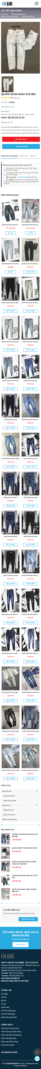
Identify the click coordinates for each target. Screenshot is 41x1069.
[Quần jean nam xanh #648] (10, 600)
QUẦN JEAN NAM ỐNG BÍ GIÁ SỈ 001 (13, 225)
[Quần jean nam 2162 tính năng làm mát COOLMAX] (30, 211)
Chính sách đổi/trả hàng (9, 1042)
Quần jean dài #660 (30, 536)
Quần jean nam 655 (30, 380)
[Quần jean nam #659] (10, 561)
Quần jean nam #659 (10, 575)
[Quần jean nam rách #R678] (30, 639)
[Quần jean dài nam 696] (10, 367)
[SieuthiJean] (7, 4)
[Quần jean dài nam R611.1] (10, 717)
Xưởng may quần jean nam (18, 14)
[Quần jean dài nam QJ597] (10, 444)
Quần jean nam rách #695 (11, 263)
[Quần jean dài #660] (30, 522)
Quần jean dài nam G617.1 (30, 692)
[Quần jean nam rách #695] (10, 250)
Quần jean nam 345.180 (28, 16)
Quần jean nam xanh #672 (31, 575)
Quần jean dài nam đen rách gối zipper (16, 302)
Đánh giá (23, 156)
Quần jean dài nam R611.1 (10, 731)
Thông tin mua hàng (9, 156)
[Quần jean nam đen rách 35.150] (30, 250)
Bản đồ (3, 1001)
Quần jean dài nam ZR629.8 (11, 692)
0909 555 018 (20, 944)
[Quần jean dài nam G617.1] (30, 678)
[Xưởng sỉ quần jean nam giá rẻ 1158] (5, 839)
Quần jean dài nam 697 (30, 341)
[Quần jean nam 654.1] (30, 444)
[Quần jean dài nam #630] (30, 717)
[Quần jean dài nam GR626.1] (30, 756)
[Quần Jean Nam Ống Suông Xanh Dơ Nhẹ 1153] (5, 866)
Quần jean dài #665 (10, 536)
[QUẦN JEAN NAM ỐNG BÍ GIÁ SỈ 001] (10, 211)
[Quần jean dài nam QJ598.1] (30, 405)
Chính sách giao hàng (8, 1038)
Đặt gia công (30, 272)
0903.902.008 (23, 177)
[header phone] (37, 1052)
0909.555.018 (22, 139)
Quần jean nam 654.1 (30, 458)
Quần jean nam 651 (10, 419)
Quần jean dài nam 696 (11, 380)
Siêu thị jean (4, 14)
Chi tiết (10, 233)
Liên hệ (3, 997)
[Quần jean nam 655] (30, 367)
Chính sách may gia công (10, 1028)
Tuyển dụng (5, 1007)
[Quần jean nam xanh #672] (30, 561)
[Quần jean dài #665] (10, 522)
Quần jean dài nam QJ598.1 (31, 419)
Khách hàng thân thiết (9, 1017)
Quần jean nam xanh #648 (11, 614)
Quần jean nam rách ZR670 (11, 341)
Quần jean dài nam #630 (30, 731)
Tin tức (3, 1004)
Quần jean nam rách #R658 (31, 614)
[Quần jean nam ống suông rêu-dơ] (5, 894)
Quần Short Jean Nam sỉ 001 (24, 848)
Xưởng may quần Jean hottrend (9, 16)
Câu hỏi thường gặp (8, 1014)
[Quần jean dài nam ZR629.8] (10, 678)
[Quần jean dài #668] (30, 483)
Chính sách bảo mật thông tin (11, 1035)
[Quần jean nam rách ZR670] (10, 328)
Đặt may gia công (21, 146)
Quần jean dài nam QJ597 (10, 458)
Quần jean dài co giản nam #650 (13, 653)
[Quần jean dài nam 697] (30, 328)
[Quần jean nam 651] (10, 405)
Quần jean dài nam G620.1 (10, 770)
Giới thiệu (4, 994)
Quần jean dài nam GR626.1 (31, 770)
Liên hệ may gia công (28, 919)
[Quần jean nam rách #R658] (30, 600)
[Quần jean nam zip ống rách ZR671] (30, 289)
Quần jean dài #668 (30, 497)
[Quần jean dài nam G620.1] (10, 756)
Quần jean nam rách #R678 (31, 653)
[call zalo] (37, 1058)
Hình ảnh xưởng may (8, 1011)
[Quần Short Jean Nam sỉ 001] (5, 852)
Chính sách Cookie (7, 1045)
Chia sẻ (32, 156)
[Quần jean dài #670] (10, 483)
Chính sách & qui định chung (11, 1032)
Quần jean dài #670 (10, 497)
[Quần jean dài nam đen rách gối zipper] (10, 289)
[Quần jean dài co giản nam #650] (10, 639)
